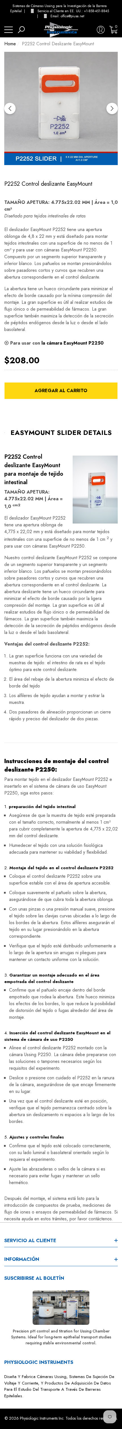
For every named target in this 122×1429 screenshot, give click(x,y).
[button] (116, 11)
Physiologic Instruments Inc (42, 1418)
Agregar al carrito (61, 390)
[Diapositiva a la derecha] (112, 108)
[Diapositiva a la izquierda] (10, 108)
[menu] (8, 29)
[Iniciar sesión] (100, 29)
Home (10, 43)
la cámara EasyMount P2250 (72, 343)
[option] (61, 108)
